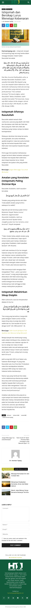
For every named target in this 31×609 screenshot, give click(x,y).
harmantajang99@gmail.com (15, 593)
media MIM (23, 415)
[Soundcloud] (13, 598)
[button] (3, 2)
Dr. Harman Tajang (8, 21)
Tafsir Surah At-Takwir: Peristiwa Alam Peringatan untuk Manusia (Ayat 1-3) (22, 440)
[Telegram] (18, 598)
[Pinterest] (11, 25)
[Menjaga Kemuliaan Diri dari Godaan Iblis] (6, 476)
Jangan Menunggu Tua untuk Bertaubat (8, 438)
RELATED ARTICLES (8, 469)
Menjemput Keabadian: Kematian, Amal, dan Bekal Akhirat (19, 484)
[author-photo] (15, 458)
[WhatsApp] (15, 25)
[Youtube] (27, 598)
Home (3, 6)
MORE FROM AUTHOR (21, 469)
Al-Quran (9, 415)
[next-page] (5, 499)
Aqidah (8, 6)
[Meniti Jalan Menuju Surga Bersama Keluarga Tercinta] (6, 492)
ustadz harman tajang (7, 417)
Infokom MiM (16, 415)
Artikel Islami (9, 9)
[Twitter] (7, 25)
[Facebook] (3, 25)
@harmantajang (15, 557)
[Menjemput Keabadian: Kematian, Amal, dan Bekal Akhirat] (6, 484)
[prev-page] (3, 499)
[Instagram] (8, 598)
